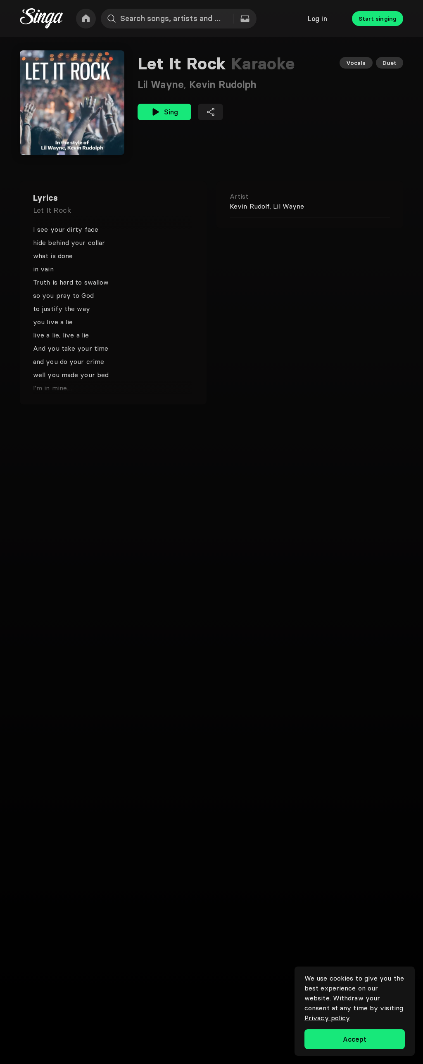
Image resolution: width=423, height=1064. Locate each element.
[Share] (210, 112)
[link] (86, 18)
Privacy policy (327, 1018)
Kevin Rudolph (223, 84)
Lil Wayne (163, 84)
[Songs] (245, 19)
